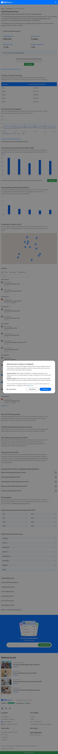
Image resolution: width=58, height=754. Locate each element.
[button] (11, 389)
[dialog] (29, 377)
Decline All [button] (32, 389)
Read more (30, 385)
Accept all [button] (45, 389)
